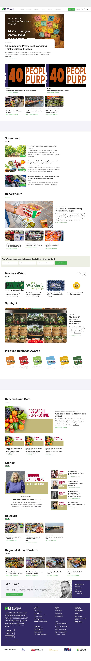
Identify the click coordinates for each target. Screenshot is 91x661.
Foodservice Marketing (38, 631)
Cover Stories (36, 610)
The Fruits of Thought (79, 593)
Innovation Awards (58, 628)
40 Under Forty (57, 624)
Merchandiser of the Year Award (61, 631)
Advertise (78, 9)
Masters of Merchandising (39, 619)
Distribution (36, 613)
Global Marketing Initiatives (60, 634)
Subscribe (71, 9)
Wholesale (36, 618)
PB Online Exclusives (38, 616)
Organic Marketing (37, 632)
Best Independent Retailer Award (61, 626)
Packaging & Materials (38, 628)
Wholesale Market (58, 613)
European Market (58, 611)
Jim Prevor (57, 608)
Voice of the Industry (58, 615)
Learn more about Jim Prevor (14, 594)
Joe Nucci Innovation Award (60, 632)
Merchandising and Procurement (40, 621)
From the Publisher (58, 610)
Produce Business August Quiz (61, 623)
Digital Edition (58, 9)
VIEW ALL (7, 141)
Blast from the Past (37, 611)
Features (36, 608)
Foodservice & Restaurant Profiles (40, 615)
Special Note (77, 586)
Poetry (76, 589)
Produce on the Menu (59, 616)
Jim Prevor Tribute (78, 591)
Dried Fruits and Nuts (38, 629)
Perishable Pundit (78, 588)
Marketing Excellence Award (60, 629)
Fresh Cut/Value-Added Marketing (40, 634)
